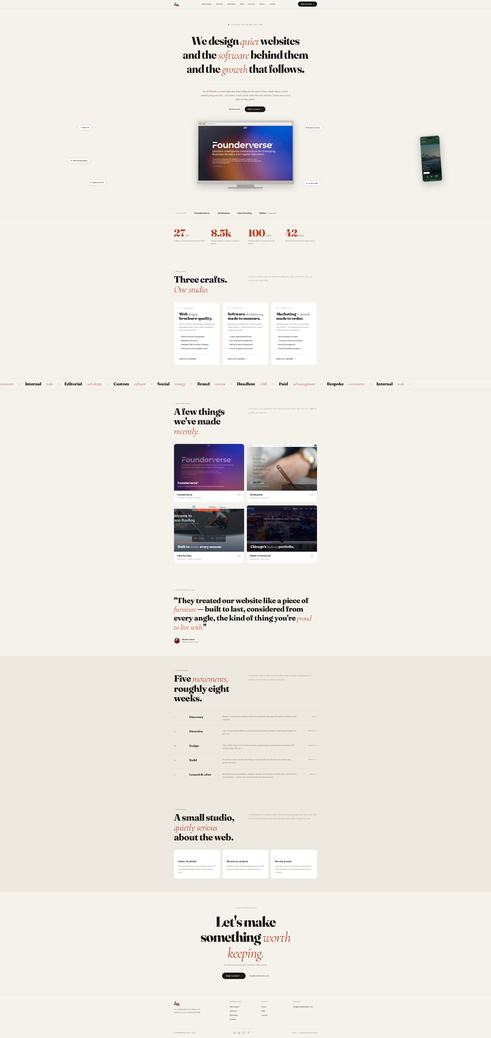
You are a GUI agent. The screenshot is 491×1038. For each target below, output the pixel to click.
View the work (234, 109)
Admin (294, 1033)
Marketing (232, 4)
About (263, 1007)
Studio (262, 4)
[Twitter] (244, 1033)
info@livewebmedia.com (259, 976)
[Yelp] (253, 1033)
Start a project (306, 4)
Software (219, 4)
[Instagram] (234, 1033)
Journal (272, 4)
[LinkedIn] (239, 1033)
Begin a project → (234, 976)
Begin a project (254, 109)
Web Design (206, 4)
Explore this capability (187, 359)
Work (242, 4)
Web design (234, 1007)
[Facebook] (248, 1033)
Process (252, 4)
